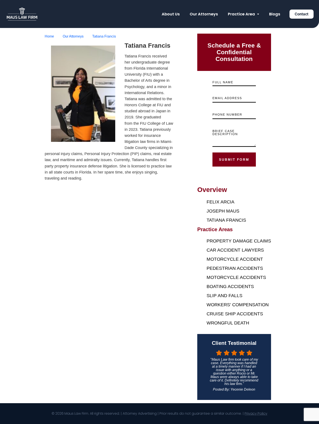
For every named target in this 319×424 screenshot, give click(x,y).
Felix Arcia (220, 201)
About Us (171, 14)
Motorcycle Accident (235, 259)
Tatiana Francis (104, 36)
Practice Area (241, 14)
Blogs (274, 14)
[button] (243, 14)
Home (49, 36)
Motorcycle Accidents (236, 277)
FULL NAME (222, 82)
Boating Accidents (230, 286)
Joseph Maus (223, 210)
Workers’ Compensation (238, 304)
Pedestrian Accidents (235, 268)
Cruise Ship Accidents (235, 313)
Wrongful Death (228, 322)
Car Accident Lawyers (235, 249)
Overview (212, 189)
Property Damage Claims (239, 240)
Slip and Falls (224, 295)
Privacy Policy (256, 413)
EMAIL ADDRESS (227, 98)
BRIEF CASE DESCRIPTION (225, 132)
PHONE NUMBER (227, 114)
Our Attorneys (204, 14)
